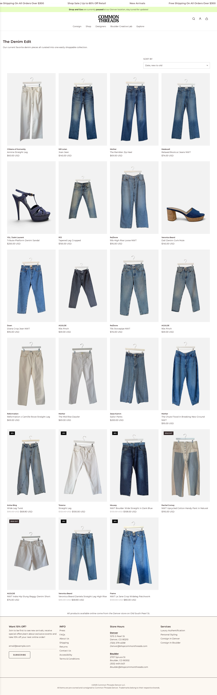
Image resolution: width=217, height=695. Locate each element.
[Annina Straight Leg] (31, 109)
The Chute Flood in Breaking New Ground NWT (183, 418)
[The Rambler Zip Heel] (134, 109)
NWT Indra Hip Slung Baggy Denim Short (28, 596)
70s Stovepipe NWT (120, 328)
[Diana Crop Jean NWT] (31, 286)
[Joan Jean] (83, 109)
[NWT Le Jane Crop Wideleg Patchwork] (134, 553)
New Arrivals (119, 3)
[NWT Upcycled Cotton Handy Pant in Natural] (185, 465)
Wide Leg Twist (15, 508)
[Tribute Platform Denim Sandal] (31, 197)
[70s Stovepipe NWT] (134, 286)
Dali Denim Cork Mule (172, 240)
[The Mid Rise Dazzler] (83, 374)
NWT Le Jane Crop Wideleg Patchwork (130, 596)
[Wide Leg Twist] (31, 465)
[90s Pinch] (83, 286)
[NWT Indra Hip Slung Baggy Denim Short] (31, 553)
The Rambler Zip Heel (121, 152)
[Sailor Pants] (134, 374)
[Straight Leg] (83, 465)
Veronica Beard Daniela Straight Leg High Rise (83, 596)
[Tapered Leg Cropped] (83, 197)
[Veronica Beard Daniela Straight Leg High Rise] (83, 553)
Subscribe (19, 655)
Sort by (147, 59)
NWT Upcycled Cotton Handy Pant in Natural (184, 508)
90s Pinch (64, 328)
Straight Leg (65, 508)
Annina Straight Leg (17, 152)
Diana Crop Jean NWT (18, 328)
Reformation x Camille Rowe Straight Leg (28, 416)
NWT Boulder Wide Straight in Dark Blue (131, 508)
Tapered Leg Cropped (70, 240)
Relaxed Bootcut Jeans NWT (176, 152)
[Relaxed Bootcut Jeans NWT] (185, 109)
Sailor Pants (116, 416)
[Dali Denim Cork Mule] (185, 197)
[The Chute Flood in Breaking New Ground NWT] (185, 374)
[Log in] (200, 18)
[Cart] (206, 18)
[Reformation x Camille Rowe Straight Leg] (31, 374)
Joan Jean (64, 152)
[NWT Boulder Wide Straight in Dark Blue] (134, 465)
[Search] (193, 18)
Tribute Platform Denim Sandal (23, 240)
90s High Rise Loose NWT (123, 240)
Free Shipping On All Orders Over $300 (173, 3)
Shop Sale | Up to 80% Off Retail (68, 3)
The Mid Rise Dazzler (69, 416)
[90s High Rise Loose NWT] (134, 197)
